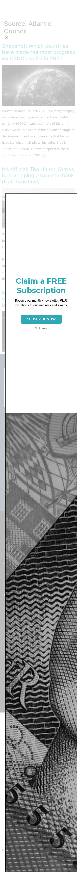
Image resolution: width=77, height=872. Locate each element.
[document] (38, 436)
